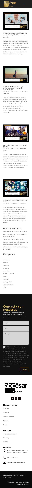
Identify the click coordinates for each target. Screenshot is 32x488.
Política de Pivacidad (22, 482)
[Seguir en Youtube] (19, 398)
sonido (5, 276)
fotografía (6, 265)
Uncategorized (7, 282)
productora (6, 271)
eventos (22, 35)
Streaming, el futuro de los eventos (15, 33)
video (4, 287)
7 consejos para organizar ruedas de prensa (15, 146)
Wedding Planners (8, 416)
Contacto (6, 412)
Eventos (5, 441)
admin (7, 35)
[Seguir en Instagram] (16, 398)
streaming (6, 37)
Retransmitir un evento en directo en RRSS (15, 201)
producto (6, 268)
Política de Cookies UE (22, 484)
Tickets (5, 425)
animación (6, 260)
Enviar (24, 370)
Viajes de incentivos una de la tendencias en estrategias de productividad (13, 88)
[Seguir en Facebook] (12, 398)
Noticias (5, 421)
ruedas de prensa (8, 274)
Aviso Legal (11, 482)
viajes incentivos (8, 285)
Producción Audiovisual (10, 434)
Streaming (6, 438)
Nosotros (6, 408)
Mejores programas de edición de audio (15, 231)
